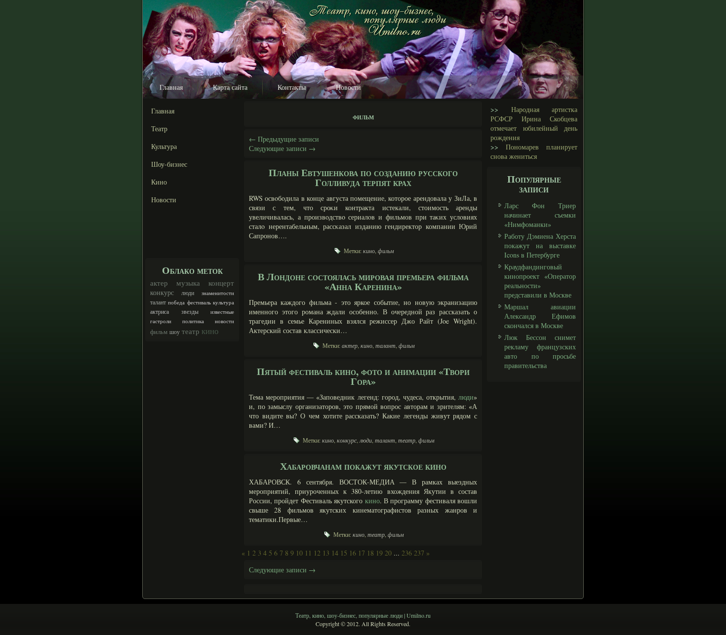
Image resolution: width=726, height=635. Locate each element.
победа (176, 302)
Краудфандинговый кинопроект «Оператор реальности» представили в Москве (540, 280)
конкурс (162, 292)
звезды (190, 311)
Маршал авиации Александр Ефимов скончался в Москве (540, 316)
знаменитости (218, 293)
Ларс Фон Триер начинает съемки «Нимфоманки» (540, 215)
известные (222, 311)
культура (223, 302)
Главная (171, 87)
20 (388, 553)
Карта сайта (230, 87)
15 (343, 553)
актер (159, 283)
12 (317, 553)
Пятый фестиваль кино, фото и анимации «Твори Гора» (363, 376)
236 (407, 553)
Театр (159, 128)
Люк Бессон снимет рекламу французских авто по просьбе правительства (540, 351)
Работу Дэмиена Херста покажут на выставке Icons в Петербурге (540, 245)
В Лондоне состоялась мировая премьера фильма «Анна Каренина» (363, 281)
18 (370, 553)
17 (361, 553)
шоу (174, 332)
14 (334, 553)
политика (193, 321)
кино (210, 330)
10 (299, 553)
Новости (348, 87)
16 (352, 553)
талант (158, 302)
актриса (159, 311)
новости (224, 321)
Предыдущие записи (284, 139)
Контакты (292, 87)
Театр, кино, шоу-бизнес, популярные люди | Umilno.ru (363, 615)
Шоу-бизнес (169, 164)
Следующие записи (282, 148)
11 (308, 553)
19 (379, 553)
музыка (188, 283)
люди (187, 293)
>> (494, 109)
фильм (158, 331)
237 (419, 553)
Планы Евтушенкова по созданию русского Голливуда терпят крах (363, 177)
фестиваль (199, 302)
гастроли (160, 321)
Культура (164, 146)
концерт (221, 283)
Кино (159, 182)
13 (326, 553)
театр (191, 331)
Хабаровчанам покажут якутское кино (363, 466)
